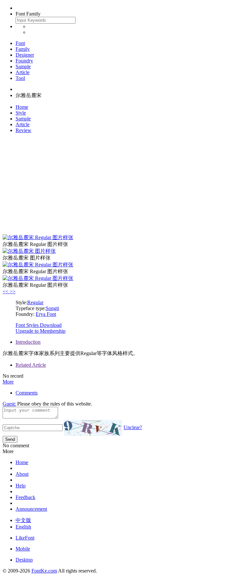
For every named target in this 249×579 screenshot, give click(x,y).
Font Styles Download (39, 325)
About (22, 474)
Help (21, 485)
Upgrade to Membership (40, 331)
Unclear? (133, 427)
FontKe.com (44, 570)
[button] (6, 291)
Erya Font (46, 314)
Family (23, 49)
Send (10, 439)
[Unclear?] (93, 428)
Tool (20, 78)
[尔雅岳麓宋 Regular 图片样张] (38, 237)
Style (21, 113)
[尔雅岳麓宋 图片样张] (29, 251)
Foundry (24, 60)
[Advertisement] (124, 184)
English (23, 526)
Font (20, 43)
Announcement (31, 509)
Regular (35, 302)
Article (23, 72)
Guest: (9, 403)
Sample (23, 66)
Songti (52, 308)
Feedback (25, 497)
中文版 (23, 520)
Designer (25, 55)
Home (22, 107)
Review (23, 130)
